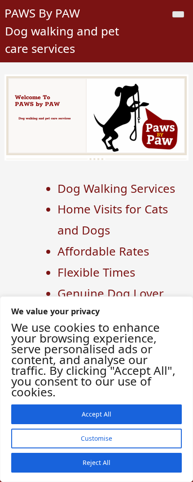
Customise (96, 438)
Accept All (96, 414)
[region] (96, 389)
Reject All (96, 462)
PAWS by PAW (42, 13)
